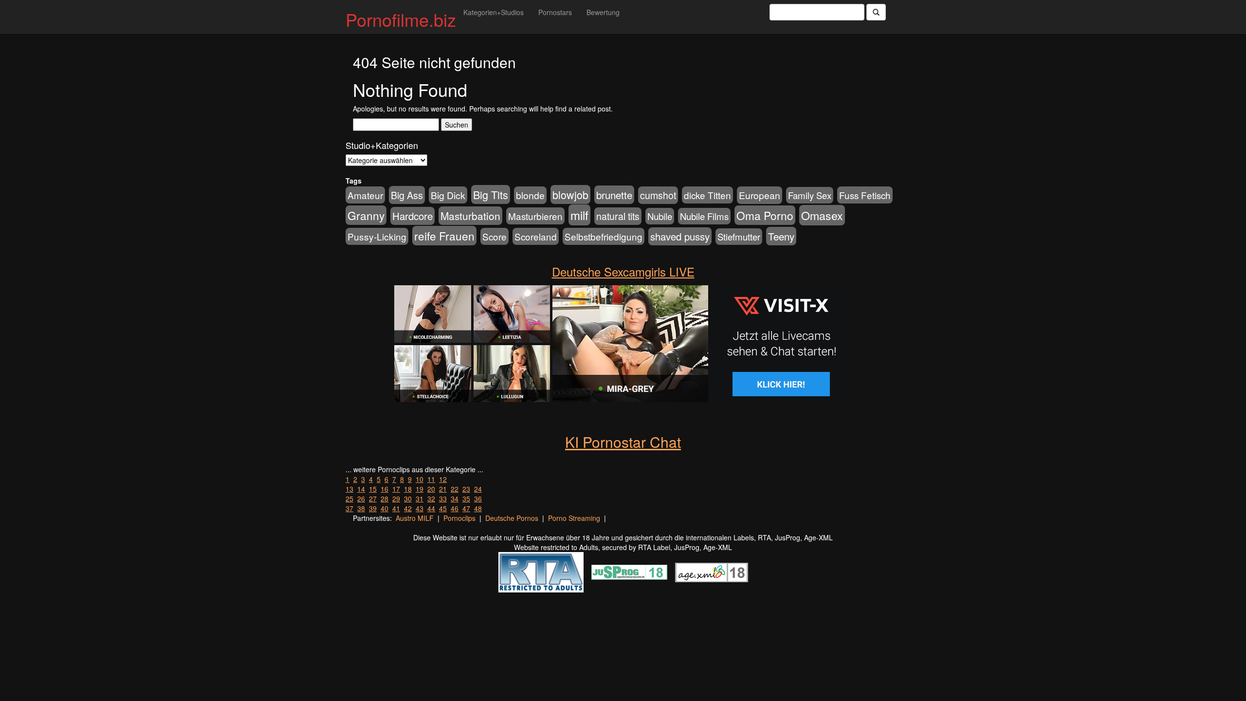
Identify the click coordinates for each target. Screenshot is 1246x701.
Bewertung (603, 12)
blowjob (570, 194)
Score (494, 236)
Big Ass (407, 195)
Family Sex (809, 195)
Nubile (659, 216)
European (759, 195)
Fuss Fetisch (865, 195)
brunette (614, 194)
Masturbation (470, 215)
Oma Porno (764, 215)
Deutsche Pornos (511, 518)
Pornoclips (459, 518)
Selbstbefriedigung (603, 236)
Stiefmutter (738, 236)
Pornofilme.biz (401, 19)
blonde (530, 195)
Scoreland (535, 236)
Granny (366, 215)
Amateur (365, 195)
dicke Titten (707, 195)
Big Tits (490, 194)
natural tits (618, 216)
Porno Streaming (574, 518)
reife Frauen (444, 235)
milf (579, 214)
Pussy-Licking (377, 236)
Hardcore (412, 216)
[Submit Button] (876, 12)
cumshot (658, 195)
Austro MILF (415, 518)
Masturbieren (535, 215)
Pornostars (555, 12)
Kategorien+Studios (493, 12)
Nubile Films (704, 216)
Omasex (822, 215)
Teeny (781, 236)
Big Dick (448, 195)
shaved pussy (680, 236)
